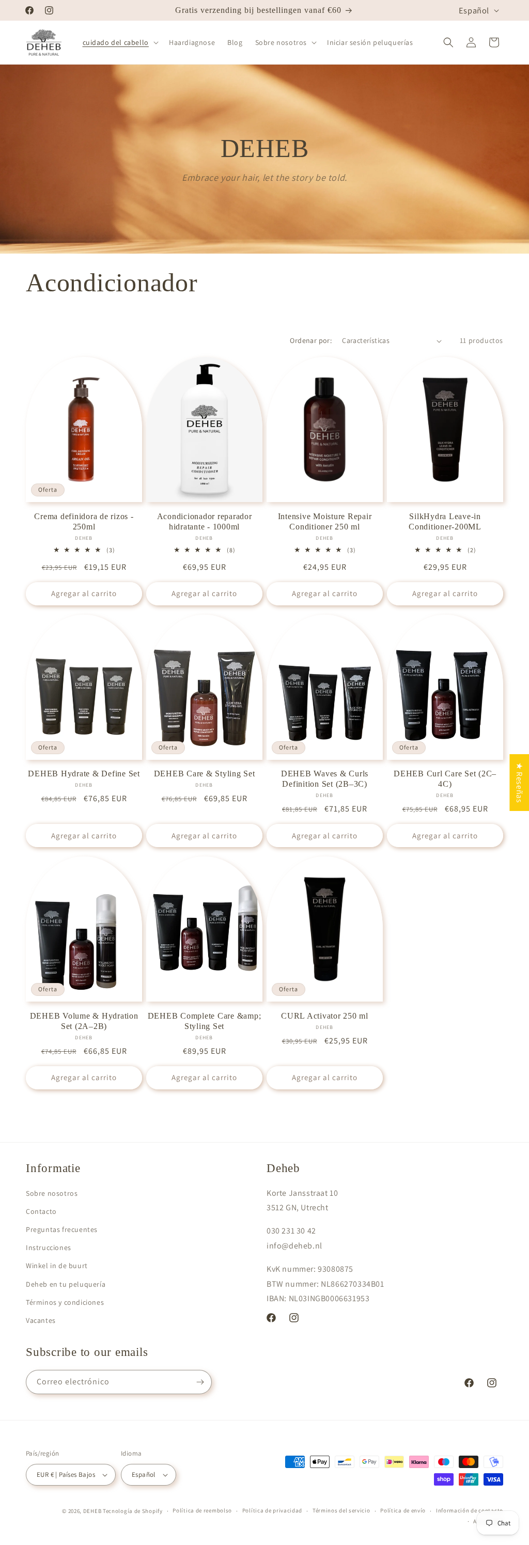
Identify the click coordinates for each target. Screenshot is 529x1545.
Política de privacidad (272, 1510)
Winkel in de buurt (57, 1265)
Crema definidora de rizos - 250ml (83, 522)
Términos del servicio (341, 1510)
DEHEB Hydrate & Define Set (84, 773)
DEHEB (92, 1511)
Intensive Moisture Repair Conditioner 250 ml (325, 522)
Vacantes (41, 1320)
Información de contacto (469, 1510)
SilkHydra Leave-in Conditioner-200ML (445, 522)
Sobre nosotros (51, 1193)
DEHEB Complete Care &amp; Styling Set (204, 1021)
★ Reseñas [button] (519, 782)
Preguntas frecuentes (62, 1229)
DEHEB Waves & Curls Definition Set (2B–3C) (324, 779)
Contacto (41, 1211)
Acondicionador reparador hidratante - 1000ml (204, 522)
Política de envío (403, 1510)
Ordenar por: (311, 340)
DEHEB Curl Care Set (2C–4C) (445, 779)
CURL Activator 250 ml (324, 1016)
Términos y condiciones (65, 1302)
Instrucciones (48, 1247)
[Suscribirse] (200, 1382)
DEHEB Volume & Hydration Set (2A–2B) (84, 1021)
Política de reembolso (202, 1510)
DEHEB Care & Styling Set (204, 773)
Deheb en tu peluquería (65, 1284)
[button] (119, 42)
